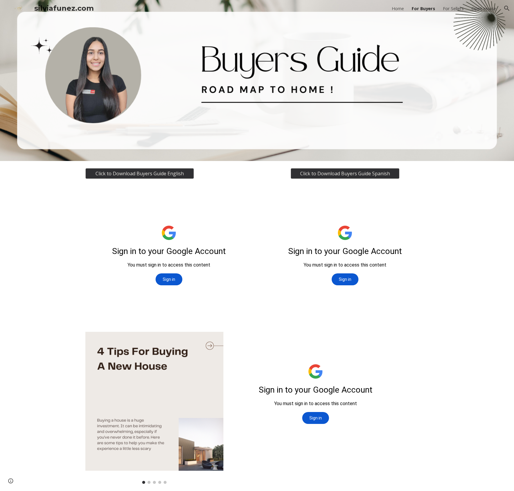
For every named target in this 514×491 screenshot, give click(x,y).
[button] (507, 8)
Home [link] (398, 8)
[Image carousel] (154, 408)
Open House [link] (483, 8)
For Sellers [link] (453, 8)
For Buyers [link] (423, 8)
